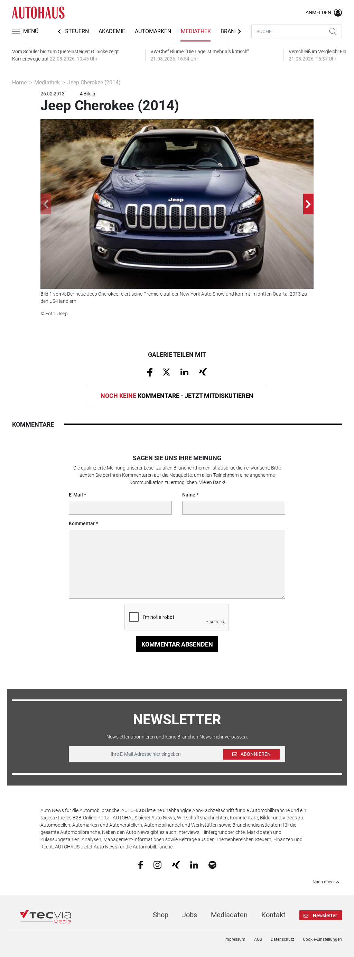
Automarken (153, 31)
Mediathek (196, 31)
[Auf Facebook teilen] (149, 371)
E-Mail (76, 495)
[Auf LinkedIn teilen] (184, 371)
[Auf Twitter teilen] (166, 371)
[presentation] (45, 204)
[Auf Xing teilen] (203, 371)
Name (188, 495)
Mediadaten (229, 915)
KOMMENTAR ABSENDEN (177, 644)
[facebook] (140, 864)
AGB (258, 939)
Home (19, 82)
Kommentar (82, 523)
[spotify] (212, 864)
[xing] (176, 864)
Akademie (112, 31)
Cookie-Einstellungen (322, 939)
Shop (160, 915)
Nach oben (323, 882)
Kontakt (273, 915)
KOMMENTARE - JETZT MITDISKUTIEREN (177, 395)
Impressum (234, 939)
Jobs (189, 915)
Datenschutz (282, 939)
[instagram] (157, 864)
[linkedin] (194, 864)
